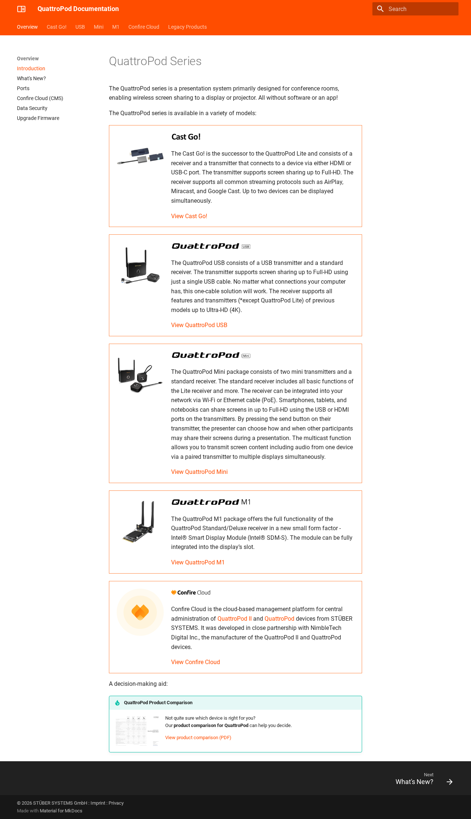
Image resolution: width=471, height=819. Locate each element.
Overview (27, 27)
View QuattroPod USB (199, 325)
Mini (98, 27)
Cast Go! (57, 27)
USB (80, 27)
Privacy (116, 803)
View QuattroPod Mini (199, 471)
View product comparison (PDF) (198, 737)
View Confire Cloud (195, 662)
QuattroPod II (234, 618)
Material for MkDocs (61, 810)
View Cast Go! (189, 216)
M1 (116, 27)
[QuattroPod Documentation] (21, 8)
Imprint (98, 803)
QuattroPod (279, 618)
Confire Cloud (143, 27)
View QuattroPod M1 (198, 562)
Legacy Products (187, 27)
